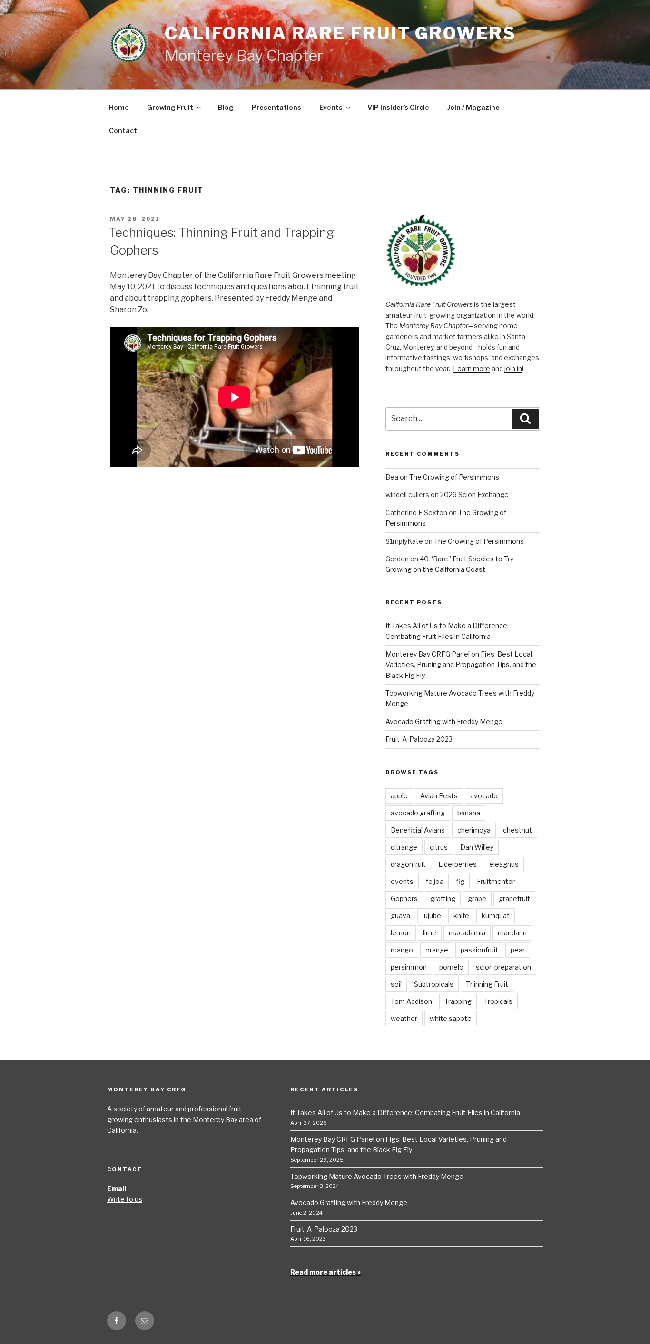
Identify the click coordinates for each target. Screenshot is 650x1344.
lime (429, 933)
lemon (401, 933)
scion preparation (503, 967)
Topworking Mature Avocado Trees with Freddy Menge (376, 1176)
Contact (123, 131)
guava (400, 916)
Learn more (471, 368)
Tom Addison (411, 1001)
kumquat (496, 916)
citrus (439, 847)
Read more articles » (325, 1272)
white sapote (451, 1018)
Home (119, 107)
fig (460, 881)
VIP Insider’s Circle (398, 107)
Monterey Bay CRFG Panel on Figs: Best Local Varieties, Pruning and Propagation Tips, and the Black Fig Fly (460, 664)
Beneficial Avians (418, 830)
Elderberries (457, 864)
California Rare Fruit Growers (340, 33)
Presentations (276, 107)
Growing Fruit (170, 107)
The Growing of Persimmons (454, 477)
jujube (432, 916)
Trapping (458, 1001)
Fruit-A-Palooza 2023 (419, 739)
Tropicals (498, 1001)
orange (436, 950)
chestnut (517, 830)
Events (331, 107)
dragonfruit (408, 864)
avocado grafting (418, 813)
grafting (442, 898)
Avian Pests (439, 796)
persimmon (409, 967)
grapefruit (514, 898)
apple (399, 796)
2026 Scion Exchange (474, 495)
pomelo (451, 967)
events (402, 881)
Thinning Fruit (487, 984)
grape (477, 898)
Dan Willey (476, 847)
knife (461, 916)
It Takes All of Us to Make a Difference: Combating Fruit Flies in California (405, 1113)
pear (518, 950)
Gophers (404, 898)
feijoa (434, 881)
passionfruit (479, 950)
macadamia (467, 933)
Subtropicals (433, 984)
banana (468, 813)
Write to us (124, 1199)
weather (404, 1018)
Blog (226, 107)
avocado (484, 796)
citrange (404, 847)
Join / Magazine (473, 107)
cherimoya (474, 830)
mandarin (512, 933)
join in (513, 368)
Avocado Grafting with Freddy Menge (443, 721)
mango (402, 950)
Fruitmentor (496, 881)
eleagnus (504, 864)
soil (396, 984)
